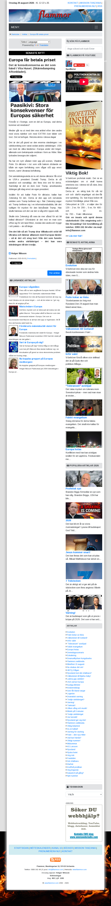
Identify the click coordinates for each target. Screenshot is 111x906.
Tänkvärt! (71, 705)
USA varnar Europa (75, 682)
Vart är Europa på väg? (31, 342)
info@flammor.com (55, 869)
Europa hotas (73, 449)
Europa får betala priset (39, 34)
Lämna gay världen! (75, 679)
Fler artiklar (54, 273)
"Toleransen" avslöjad (78, 385)
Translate (43, 45)
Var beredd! (72, 717)
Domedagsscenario (75, 652)
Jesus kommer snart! (78, 552)
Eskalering (71, 655)
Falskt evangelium (76, 417)
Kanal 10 (57, 848)
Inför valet (72, 354)
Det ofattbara (73, 761)
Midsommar (72, 743)
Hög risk (70, 755)
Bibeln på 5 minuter (75, 711)
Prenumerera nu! (85, 6)
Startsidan (15, 34)
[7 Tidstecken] (84, 571)
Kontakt (73, 3)
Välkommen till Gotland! (80, 329)
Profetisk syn (73, 488)
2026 (68, 520)
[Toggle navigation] (96, 27)
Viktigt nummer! (73, 741)
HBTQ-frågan (73, 670)
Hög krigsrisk (73, 770)
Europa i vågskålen (29, 287)
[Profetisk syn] (84, 479)
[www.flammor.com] (55, 16)
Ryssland (71, 749)
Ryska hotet (72, 752)
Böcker (68, 848)
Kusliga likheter (73, 685)
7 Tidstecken (73, 581)
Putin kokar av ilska (77, 297)
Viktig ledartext (73, 726)
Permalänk (31, 258)
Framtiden (71, 758)
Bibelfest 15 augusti (75, 664)
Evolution (71, 265)
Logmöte (71, 693)
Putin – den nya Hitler (76, 735)
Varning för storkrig (75, 732)
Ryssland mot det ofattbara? (79, 673)
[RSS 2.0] (55, 859)
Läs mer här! (75, 236)
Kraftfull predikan (74, 767)
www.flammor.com (80, 869)
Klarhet (70, 764)
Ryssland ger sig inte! (76, 720)
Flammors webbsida (75, 661)
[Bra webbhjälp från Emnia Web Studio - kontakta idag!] (84, 823)
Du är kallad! (72, 729)
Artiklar (24, 34)
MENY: (15, 27)
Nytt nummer (72, 776)
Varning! (70, 612)
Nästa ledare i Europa (30, 306)
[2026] (84, 510)
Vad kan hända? (74, 738)
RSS (100, 6)
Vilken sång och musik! (77, 708)
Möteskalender (40, 848)
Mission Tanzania (90, 3)
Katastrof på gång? (75, 773)
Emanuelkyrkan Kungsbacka (79, 658)
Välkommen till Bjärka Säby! (79, 676)
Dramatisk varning (75, 696)
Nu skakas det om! (75, 667)
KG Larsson (72, 746)
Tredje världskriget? (75, 699)
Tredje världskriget (75, 714)
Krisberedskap (73, 688)
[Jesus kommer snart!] (84, 542)
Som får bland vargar (76, 691)
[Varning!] (84, 603)
